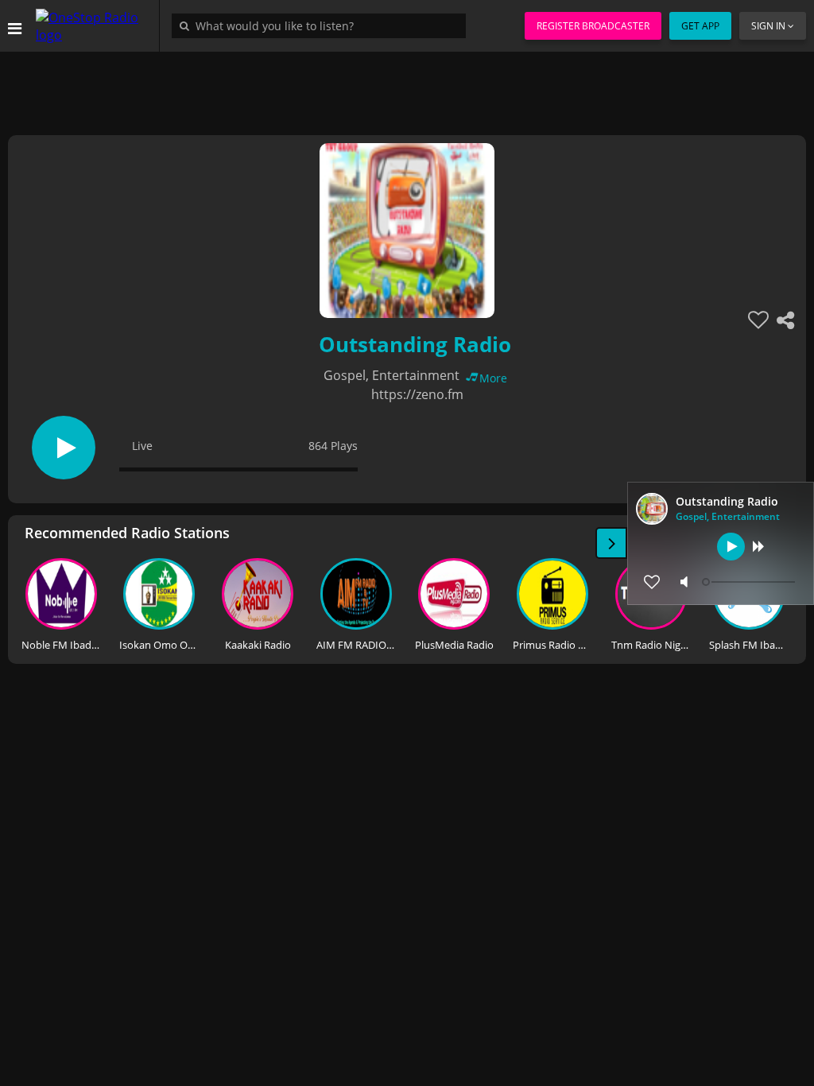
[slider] (750, 582)
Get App (700, 26)
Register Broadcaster (593, 26)
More (493, 378)
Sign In (768, 26)
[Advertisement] (407, 87)
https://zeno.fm (417, 394)
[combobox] (323, 25)
